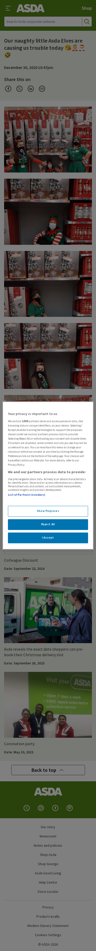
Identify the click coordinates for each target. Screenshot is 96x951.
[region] (47, 475)
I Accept (48, 538)
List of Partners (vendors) (26, 495)
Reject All (48, 524)
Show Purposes (48, 511)
